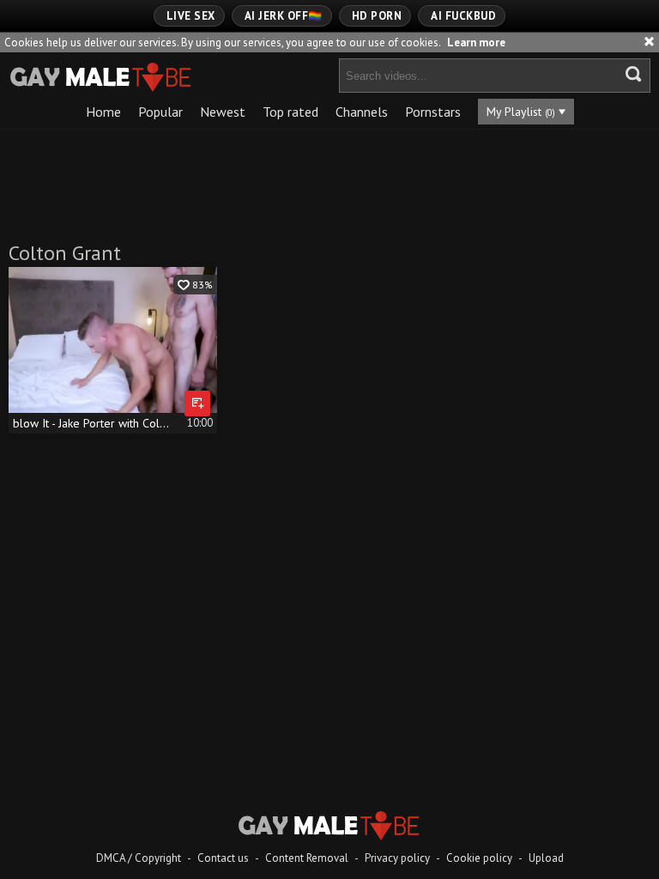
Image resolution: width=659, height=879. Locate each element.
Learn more (476, 42)
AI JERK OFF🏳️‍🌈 (284, 16)
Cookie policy (479, 858)
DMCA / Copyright (138, 858)
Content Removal (306, 858)
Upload (546, 858)
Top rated (290, 111)
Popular (160, 111)
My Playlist (521, 111)
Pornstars (433, 111)
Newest (222, 111)
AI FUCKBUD (463, 16)
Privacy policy (397, 858)
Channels (362, 111)
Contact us (223, 858)
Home (103, 111)
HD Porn (377, 16)
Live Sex (190, 16)
